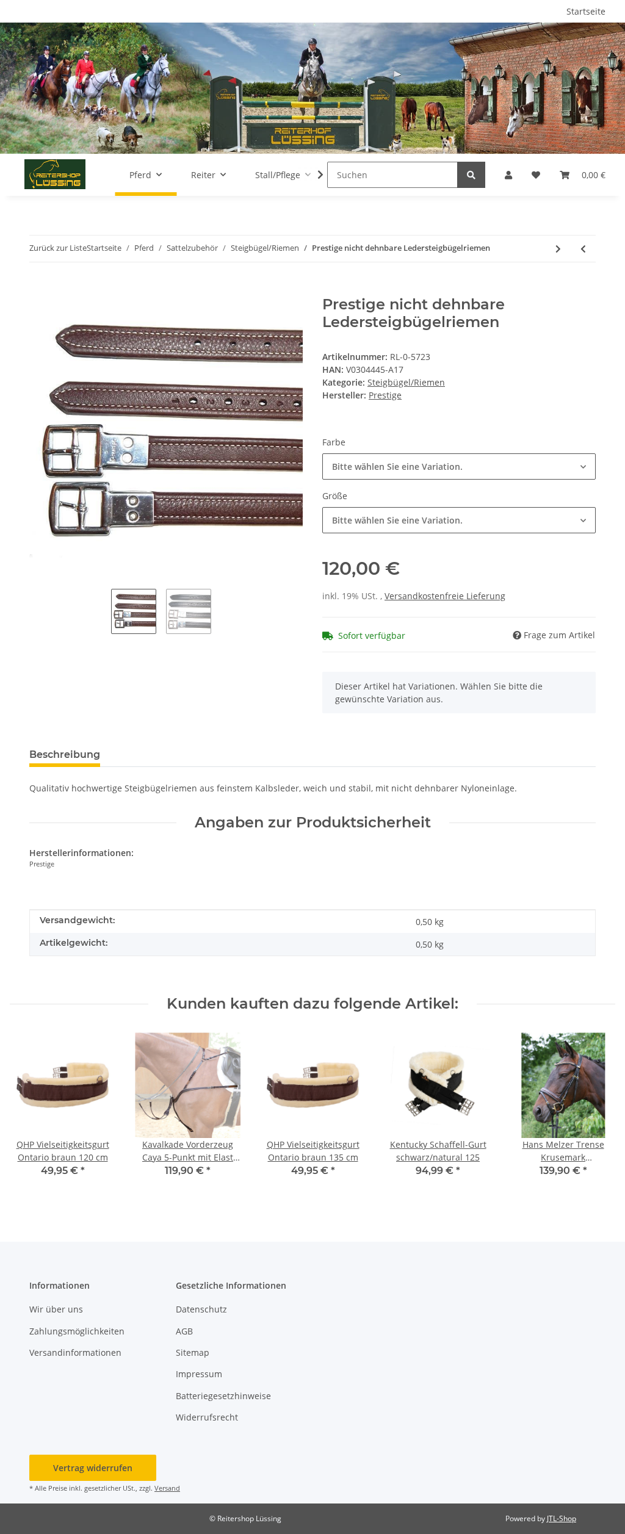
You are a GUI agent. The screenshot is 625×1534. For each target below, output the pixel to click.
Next (595, 1113)
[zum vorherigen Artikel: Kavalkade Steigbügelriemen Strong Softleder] (583, 249)
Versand (167, 1488)
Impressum (199, 1374)
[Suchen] (471, 175)
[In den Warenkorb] (39, 289)
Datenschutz (201, 1309)
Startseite (585, 11)
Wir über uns (56, 1309)
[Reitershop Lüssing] (54, 174)
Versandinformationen (75, 1352)
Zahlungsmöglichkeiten (77, 1331)
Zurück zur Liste (58, 247)
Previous (30, 1113)
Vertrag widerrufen (92, 1468)
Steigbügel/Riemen (406, 382)
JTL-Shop (561, 1518)
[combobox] (459, 466)
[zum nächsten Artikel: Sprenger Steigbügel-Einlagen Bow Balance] (558, 249)
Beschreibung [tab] (64, 754)
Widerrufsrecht (207, 1417)
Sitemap (192, 1352)
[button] (508, 175)
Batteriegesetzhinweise (223, 1396)
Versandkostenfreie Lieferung (445, 596)
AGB (184, 1331)
